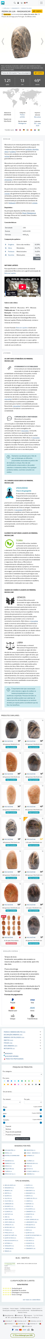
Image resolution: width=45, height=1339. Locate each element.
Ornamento (15, 8)
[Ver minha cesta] (21, 3)
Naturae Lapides (10, 273)
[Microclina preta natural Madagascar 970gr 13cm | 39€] (34, 729)
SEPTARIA (8, 1243)
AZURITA (8, 1195)
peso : (5, 1113)
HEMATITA (30, 1214)
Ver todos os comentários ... (32, 1299)
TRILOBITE (30, 1246)
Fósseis (8, 1043)
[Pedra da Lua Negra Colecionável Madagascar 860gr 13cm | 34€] (34, 860)
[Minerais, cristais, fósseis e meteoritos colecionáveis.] (2, 3)
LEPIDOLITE (9, 1224)
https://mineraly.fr (33, 1317)
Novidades (8, 1053)
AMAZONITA (9, 1187)
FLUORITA (8, 1211)
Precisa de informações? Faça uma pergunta (16, 73)
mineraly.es (22, 1323)
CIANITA (29, 1201)
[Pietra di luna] (28, 130)
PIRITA (29, 1230)
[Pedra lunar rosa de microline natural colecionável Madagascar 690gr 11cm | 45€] (34, 794)
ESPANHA (30, 1155)
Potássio (11, 251)
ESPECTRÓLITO (10, 1209)
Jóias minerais (10, 1046)
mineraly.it (10, 1323)
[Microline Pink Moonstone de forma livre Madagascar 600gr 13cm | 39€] (11, 761)
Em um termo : (7, 1092)
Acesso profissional (23, 1310)
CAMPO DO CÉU (31, 1198)
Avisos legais (14, 1308)
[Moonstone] (20, 130)
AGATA (29, 1185)
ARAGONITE (30, 1193)
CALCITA (8, 1198)
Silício (10, 248)
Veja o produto (11, 747)
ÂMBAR (8, 1251)
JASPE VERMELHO (32, 1219)
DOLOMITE (9, 1206)
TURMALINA (9, 1248)
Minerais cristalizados (14, 1037)
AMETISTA (30, 1187)
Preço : (5, 1107)
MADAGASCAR (32, 1163)
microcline (8, 741)
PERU (29, 1166)
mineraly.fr (9, 1321)
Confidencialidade (25, 1308)
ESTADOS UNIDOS (32, 1171)
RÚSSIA (29, 1168)
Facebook (19, 1315)
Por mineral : (7, 1099)
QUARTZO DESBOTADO (33, 1235)
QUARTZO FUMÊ (11, 1235)
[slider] (4, 1110)
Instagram (28, 1315)
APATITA (8, 1193)
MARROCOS (10, 1163)
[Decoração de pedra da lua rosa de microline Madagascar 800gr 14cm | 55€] (11, 860)
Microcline (37, 117)
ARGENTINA (30, 1150)
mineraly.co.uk (21, 1321)
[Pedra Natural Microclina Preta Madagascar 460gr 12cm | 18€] (11, 827)
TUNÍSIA (8, 1171)
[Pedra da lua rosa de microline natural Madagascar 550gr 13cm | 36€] (11, 794)
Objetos (8, 1040)
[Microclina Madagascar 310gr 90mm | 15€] (34, 925)
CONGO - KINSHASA (33, 1153)
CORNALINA (9, 1203)
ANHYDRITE (30, 1190)
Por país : (27, 1099)
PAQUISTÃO (9, 1168)
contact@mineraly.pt (16, 1317)
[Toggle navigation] (41, 3)
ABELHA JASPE (10, 1185)
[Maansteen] (35, 130)
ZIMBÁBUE (30, 1174)
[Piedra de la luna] (31, 130)
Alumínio (11, 255)
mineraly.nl (33, 1323)
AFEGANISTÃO (10, 1150)
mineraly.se (28, 1326)
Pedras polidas (26, 8)
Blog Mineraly (9, 1315)
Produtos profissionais (14, 1059)
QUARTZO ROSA (10, 1238)
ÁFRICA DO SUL (10, 1174)
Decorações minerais (13, 1035)
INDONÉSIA (9, 1160)
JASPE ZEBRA (10, 1222)
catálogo (6, 8)
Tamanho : (6, 1120)
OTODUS (8, 1230)
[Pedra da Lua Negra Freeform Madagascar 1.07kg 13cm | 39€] (34, 892)
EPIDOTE (29, 1206)
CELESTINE (9, 1201)
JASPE (29, 1217)
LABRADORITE (31, 1222)
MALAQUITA (30, 1224)
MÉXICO (8, 1166)
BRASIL (8, 1153)
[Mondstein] (24, 130)
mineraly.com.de (35, 1321)
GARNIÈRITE (30, 1211)
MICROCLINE (10, 1227)
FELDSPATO (30, 1209)
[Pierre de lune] (17, 130)
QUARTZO (30, 1232)
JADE (7, 1217)
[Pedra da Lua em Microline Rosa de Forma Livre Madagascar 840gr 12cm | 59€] (11, 892)
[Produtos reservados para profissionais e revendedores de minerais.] (20, 937)
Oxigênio (11, 244)
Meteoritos (9, 1048)
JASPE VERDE (9, 1219)
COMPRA (37, 11)
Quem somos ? (37, 1308)
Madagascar (22, 123)
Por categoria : (7, 1071)
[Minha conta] (18, 3)
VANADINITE (30, 1248)
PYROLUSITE (9, 1232)
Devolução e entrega (9, 1310)
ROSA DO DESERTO (11, 1240)
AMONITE (8, 1190)
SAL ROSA (30, 1240)
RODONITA (30, 1238)
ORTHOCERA (30, 1227)
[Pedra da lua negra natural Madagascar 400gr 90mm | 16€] (34, 761)
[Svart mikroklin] (39, 130)
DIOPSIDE (30, 1203)
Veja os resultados (22, 1139)
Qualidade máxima (11, 1056)
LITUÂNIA (30, 1160)
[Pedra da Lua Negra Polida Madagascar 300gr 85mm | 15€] (11, 729)
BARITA (29, 1195)
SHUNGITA (30, 1243)
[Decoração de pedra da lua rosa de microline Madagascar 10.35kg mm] (11, 925)
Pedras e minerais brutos (14, 1032)
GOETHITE (9, 1214)
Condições (6, 1308)
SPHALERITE (9, 1246)
